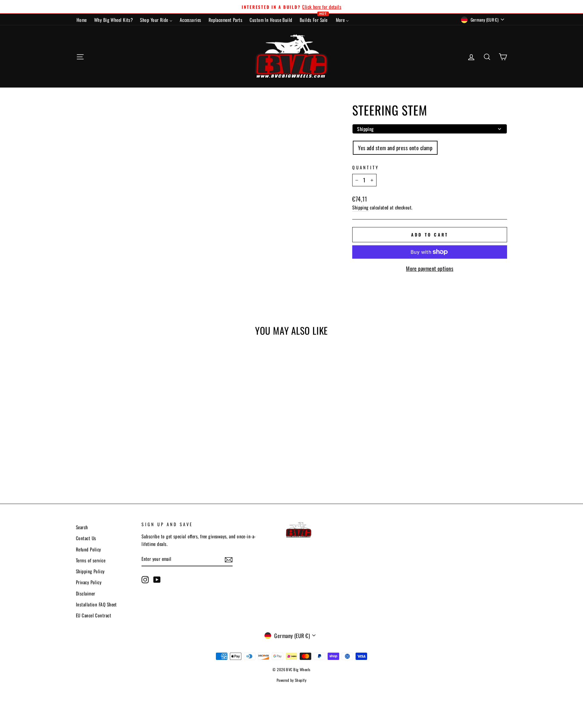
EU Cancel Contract (93, 615)
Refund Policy (88, 549)
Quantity (365, 167)
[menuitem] (81, 19)
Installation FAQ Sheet (96, 604)
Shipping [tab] (365, 129)
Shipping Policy (90, 571)
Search (82, 527)
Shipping (360, 207)
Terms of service (90, 560)
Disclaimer (85, 593)
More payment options (429, 268)
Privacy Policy (88, 582)
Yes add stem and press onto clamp (395, 148)
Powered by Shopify (291, 680)
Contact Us (86, 538)
